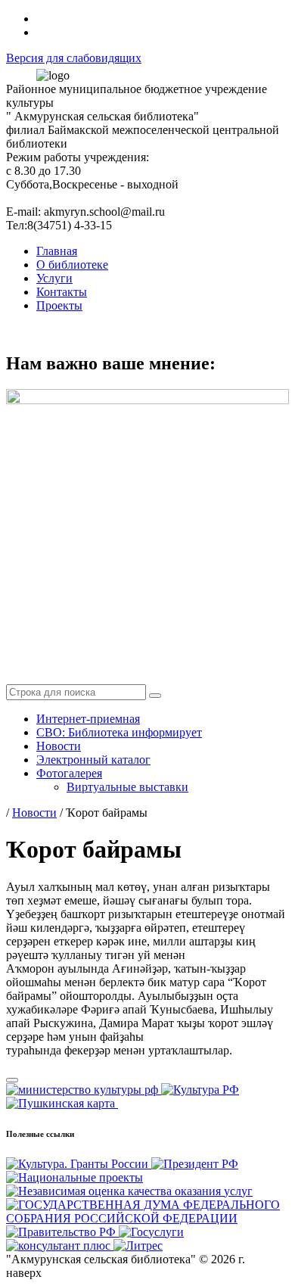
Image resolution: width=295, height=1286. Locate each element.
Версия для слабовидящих (73, 57)
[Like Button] (12, 1080)
